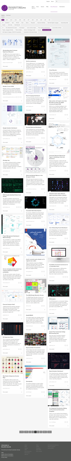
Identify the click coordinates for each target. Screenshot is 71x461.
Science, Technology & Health (29, 30)
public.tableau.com (29, 71)
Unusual (39, 30)
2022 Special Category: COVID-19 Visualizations (11, 32)
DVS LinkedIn (39, 451)
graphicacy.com (52, 345)
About (26, 445)
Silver (22, 22)
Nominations (62, 6)
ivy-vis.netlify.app (52, 422)
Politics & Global (18, 30)
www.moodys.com (52, 114)
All (2, 20)
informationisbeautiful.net (53, 445)
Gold (13, 22)
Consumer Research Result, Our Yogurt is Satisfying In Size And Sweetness (57, 157)
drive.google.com (29, 271)
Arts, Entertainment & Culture (11, 27)
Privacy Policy (4, 457)
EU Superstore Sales (8, 337)
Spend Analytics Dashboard (56, 371)
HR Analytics (52, 299)
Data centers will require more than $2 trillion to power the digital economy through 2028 (58, 102)
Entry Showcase (54, 6)
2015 (37, 20)
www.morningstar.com (30, 221)
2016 (33, 20)
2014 (41, 20)
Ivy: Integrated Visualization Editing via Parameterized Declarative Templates (58, 410)
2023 (11, 20)
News (37, 6)
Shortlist (17, 22)
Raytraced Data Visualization (33, 347)
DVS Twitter (38, 449)
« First (21, 432)
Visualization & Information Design (30, 32)
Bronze (27, 22)
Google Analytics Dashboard (10, 128)
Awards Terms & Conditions (7, 454)
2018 (24, 20)
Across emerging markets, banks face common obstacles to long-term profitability (12, 270)
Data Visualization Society (14, 449)
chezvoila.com (52, 276)
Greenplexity (29, 381)
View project (5, 66)
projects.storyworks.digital (8, 62)
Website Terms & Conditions (7, 455)
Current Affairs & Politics (57, 27)
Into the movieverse (31, 61)
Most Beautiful (17, 25)
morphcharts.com (29, 358)
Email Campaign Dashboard (33, 95)
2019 (20, 20)
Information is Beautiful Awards (13, 8)
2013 (45, 20)
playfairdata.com (6, 315)
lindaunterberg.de (29, 325)
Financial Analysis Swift (9, 304)
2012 (49, 20)
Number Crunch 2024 (8, 86)
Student (3, 25)
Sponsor (33, 8)
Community (10, 25)
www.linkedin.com (52, 170)
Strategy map (6, 160)
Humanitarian (22, 27)
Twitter (2, 1)
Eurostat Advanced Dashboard (33, 127)
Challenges (8, 15)
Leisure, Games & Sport (31, 27)
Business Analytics (46, 30)
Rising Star (33, 22)
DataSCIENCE (29, 315)
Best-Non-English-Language (53, 22)
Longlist (21, 62)
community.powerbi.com (30, 137)
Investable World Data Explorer (33, 210)
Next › (44, 432)
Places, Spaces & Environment (44, 27)
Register (48, 1)
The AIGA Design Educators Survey (35, 295)
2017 (28, 20)
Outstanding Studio (64, 22)
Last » (49, 432)
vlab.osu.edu (28, 305)
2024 (7, 20)
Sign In (52, 1)
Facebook (4, 1)
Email (37, 445)
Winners (8, 22)
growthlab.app (28, 391)
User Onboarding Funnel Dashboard (58, 227)
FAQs (47, 6)
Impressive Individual (41, 22)
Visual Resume (53, 70)
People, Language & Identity (7, 30)
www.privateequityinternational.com (8, 97)
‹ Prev (26, 432)
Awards (42, 6)
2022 (16, 20)
